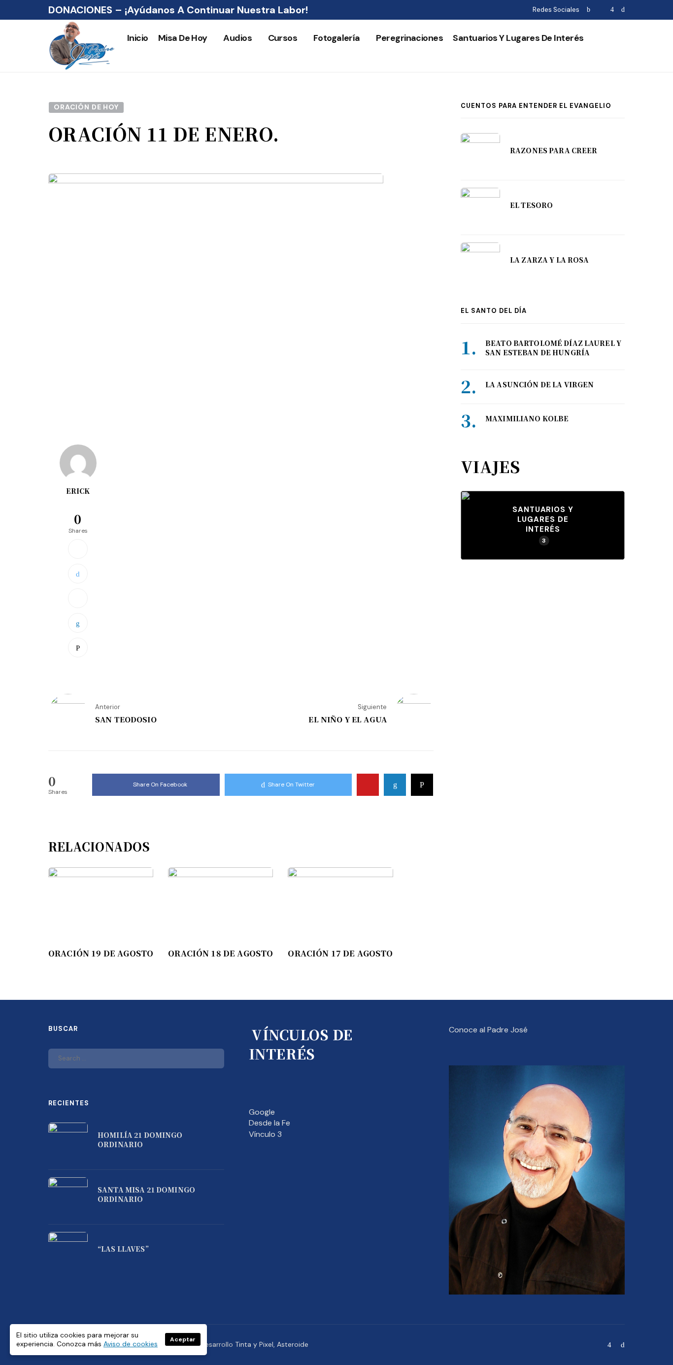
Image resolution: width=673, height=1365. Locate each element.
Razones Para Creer (554, 150)
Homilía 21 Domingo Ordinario (140, 1140)
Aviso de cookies (130, 1343)
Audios (237, 38)
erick (78, 491)
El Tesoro (531, 205)
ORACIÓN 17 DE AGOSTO (340, 953)
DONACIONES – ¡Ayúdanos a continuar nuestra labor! (178, 9)
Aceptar (183, 1339)
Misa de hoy (182, 38)
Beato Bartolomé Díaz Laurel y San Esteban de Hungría (553, 348)
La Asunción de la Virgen (539, 384)
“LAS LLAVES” (123, 1249)
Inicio (137, 38)
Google (262, 1112)
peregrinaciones (409, 38)
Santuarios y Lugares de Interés (518, 38)
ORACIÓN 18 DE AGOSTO (220, 953)
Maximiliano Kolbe (527, 418)
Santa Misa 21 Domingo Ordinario (146, 1194)
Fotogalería (336, 38)
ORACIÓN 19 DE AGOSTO (100, 953)
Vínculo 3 (265, 1134)
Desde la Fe (269, 1123)
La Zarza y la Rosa (549, 260)
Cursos (283, 38)
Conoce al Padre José (488, 1029)
